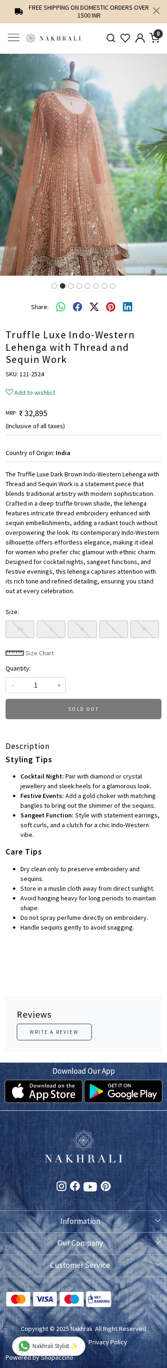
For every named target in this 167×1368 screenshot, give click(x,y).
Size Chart (39, 653)
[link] (110, 38)
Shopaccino (57, 1357)
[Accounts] (140, 38)
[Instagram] (61, 1187)
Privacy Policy (108, 1342)
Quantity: (18, 668)
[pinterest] (111, 306)
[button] (12, 165)
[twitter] (94, 306)
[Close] (156, 10)
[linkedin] (127, 306)
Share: (40, 307)
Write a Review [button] (54, 1032)
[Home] (53, 38)
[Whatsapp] (60, 306)
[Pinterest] (105, 1187)
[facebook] (77, 306)
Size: (12, 612)
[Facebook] (75, 1187)
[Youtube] (90, 1188)
